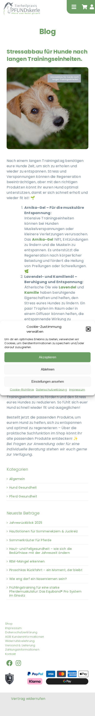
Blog (47, 31)
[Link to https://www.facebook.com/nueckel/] (9, 663)
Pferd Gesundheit (23, 496)
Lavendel (67, 287)
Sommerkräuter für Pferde (30, 540)
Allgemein (17, 479)
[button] (88, 329)
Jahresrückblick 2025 (25, 522)
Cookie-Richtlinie (22, 389)
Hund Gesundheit (23, 487)
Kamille (31, 292)
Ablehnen (47, 369)
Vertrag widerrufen (28, 698)
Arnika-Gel (42, 239)
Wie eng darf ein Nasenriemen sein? (38, 579)
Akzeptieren (47, 357)
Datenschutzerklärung (51, 389)
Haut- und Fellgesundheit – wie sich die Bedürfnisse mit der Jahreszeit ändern (40, 551)
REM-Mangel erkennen (27, 561)
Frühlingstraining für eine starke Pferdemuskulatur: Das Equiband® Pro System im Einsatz (45, 591)
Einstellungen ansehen (47, 381)
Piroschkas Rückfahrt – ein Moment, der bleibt (45, 570)
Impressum (77, 389)
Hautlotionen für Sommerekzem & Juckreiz (43, 531)
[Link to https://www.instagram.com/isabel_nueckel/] (18, 663)
